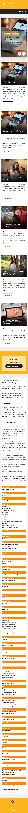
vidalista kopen (5, 519)
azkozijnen (4, 780)
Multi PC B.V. (5, 609)
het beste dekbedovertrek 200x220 (10, 544)
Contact (17, 807)
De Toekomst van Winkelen (11, 38)
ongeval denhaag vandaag (8, 624)
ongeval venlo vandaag (7, 677)
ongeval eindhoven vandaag (9, 700)
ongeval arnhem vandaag (8, 673)
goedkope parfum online (8, 525)
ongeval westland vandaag (8, 580)
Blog (10, 807)
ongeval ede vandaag (7, 633)
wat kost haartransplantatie (8, 518)
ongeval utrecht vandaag (8, 651)
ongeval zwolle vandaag (8, 632)
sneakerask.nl (5, 736)
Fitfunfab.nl (5, 603)
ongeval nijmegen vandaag (8, 787)
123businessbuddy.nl (7, 546)
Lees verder (7, 103)
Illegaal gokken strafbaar (8, 489)
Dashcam (4, 506)
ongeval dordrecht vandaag (8, 774)
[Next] (24, 54)
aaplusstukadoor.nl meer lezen (9, 759)
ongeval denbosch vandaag (8, 713)
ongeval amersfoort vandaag (9, 711)
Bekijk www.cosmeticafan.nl (8, 689)
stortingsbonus (5, 512)
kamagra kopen (6, 516)
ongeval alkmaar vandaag (8, 675)
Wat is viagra (5, 664)
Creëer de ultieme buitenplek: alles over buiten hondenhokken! (14, 273)
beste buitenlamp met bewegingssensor (11, 770)
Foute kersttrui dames (7, 645)
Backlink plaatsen (14, 366)
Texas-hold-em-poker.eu (8, 719)
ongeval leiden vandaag (8, 772)
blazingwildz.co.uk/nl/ (7, 561)
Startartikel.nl (5, 620)
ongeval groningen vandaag (9, 626)
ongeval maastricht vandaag (9, 694)
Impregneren (5, 514)
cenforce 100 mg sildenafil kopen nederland (12, 521)
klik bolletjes (5, 523)
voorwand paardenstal (7, 615)
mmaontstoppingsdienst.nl (8, 658)
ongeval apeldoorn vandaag (9, 704)
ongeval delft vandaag (7, 706)
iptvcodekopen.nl (6, 765)
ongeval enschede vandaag (8, 628)
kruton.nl (4, 725)
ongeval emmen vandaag (8, 550)
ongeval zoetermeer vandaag (9, 548)
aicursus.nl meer (6, 569)
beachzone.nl (5, 538)
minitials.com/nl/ (6, 508)
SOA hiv (4, 748)
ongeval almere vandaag (8, 670)
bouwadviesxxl (5, 495)
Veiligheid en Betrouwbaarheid (9, 82)
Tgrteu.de (4, 639)
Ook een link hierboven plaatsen (14, 793)
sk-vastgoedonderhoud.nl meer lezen (11, 575)
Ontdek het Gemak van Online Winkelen (14, 179)
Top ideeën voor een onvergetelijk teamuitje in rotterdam (12, 321)
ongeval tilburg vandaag (8, 702)
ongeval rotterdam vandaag (8, 786)
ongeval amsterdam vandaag (9, 622)
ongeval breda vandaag (8, 672)
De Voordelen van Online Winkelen (12, 225)
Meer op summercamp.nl (8, 683)
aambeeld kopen (6, 501)
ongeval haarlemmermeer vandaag (10, 789)
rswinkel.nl (4, 597)
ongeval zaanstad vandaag (8, 630)
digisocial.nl (5, 753)
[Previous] (19, 54)
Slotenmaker (5, 742)
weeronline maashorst (7, 555)
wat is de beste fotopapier (8, 690)
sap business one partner (8, 510)
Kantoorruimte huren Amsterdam (10, 527)
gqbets (4, 563)
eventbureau (5, 592)
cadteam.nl (5, 586)
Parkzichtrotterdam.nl (7, 730)
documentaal (5, 533)
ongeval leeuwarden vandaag (9, 692)
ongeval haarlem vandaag (8, 652)
